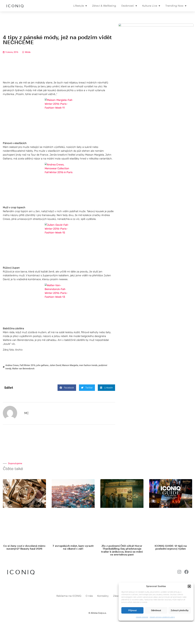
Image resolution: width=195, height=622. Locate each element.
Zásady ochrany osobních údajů (162, 617)
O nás (89, 595)
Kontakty (103, 595)
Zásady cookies (142, 617)
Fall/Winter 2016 (27, 365)
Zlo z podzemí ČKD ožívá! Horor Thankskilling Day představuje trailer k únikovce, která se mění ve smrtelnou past (122, 550)
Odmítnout (156, 610)
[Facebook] (186, 572)
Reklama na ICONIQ (68, 595)
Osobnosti (127, 5)
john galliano (42, 365)
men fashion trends (88, 365)
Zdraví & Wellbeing (104, 5)
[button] (189, 586)
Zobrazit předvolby (179, 610)
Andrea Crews (12, 365)
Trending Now (174, 5)
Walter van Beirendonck (23, 368)
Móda (27, 52)
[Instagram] (179, 572)
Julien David (55, 365)
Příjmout (132, 610)
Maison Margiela (70, 365)
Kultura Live (149, 5)
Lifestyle (78, 5)
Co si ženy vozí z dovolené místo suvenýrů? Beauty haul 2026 (24, 547)
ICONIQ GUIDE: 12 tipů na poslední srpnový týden (171, 547)
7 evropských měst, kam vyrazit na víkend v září (73, 547)
